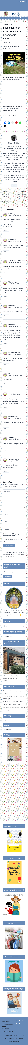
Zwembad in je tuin (14, 106)
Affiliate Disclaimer (14, 1041)
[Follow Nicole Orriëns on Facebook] (12, 185)
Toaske (11, 438)
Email (6, 522)
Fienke (10, 374)
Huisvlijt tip (6, 710)
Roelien (11, 305)
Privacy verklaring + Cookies (14, 1038)
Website (6, 529)
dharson (11, 416)
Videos (5, 720)
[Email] (19, 1023)
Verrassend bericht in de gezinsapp (14, 707)
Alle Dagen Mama (14, 261)
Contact (16, 1035)
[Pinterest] (16, 1023)
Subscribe (8, 576)
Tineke (10, 282)
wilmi (10, 393)
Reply (5, 230)
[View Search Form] (20, 18)
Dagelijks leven (7, 24)
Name (6, 514)
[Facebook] (16, 1020)
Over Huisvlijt (8, 1035)
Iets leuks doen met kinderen (21, 194)
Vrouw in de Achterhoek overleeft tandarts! (5, 196)
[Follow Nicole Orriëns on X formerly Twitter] (15, 185)
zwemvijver (6, 110)
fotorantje (12, 459)
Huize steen (12, 352)
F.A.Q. (22, 1035)
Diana (10, 214)
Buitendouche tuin (14, 115)
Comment (7, 491)
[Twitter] (19, 1020)
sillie (10, 325)
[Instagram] (22, 1020)
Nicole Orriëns (14, 143)
